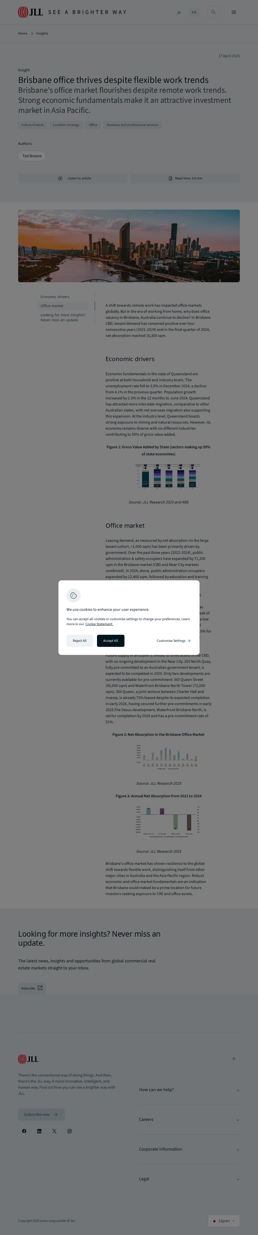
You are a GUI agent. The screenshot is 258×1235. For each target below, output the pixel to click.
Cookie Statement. (99, 624)
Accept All (110, 640)
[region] (129, 617)
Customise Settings (174, 641)
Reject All (80, 640)
